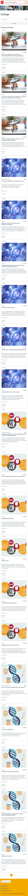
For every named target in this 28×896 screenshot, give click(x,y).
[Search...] (12, 19)
